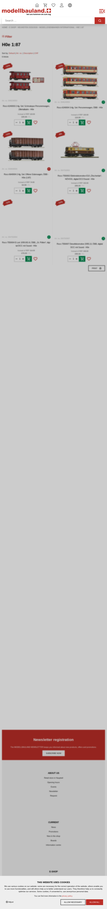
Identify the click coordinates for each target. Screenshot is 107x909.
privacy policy (67, 896)
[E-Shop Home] (26, 13)
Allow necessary (73, 902)
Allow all (95, 902)
